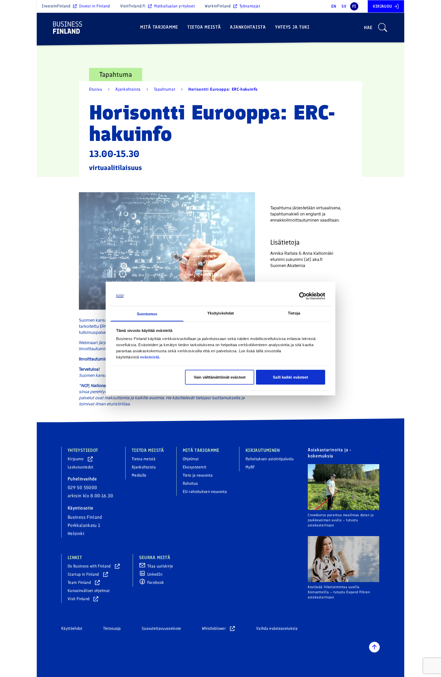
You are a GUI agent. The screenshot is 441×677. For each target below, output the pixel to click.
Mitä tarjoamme (159, 27)
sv (343, 6)
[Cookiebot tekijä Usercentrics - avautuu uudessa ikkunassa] (302, 296)
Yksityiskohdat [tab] (220, 313)
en (333, 6)
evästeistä (149, 357)
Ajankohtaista (248, 27)
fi (354, 6)
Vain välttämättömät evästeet (220, 377)
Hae (368, 27)
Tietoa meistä (204, 27)
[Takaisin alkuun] (374, 647)
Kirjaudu (382, 6)
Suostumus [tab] (147, 313)
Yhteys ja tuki (292, 27)
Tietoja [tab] (294, 313)
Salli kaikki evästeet (290, 377)
